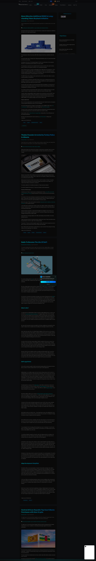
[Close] (55, 277)
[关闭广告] (85, 546)
